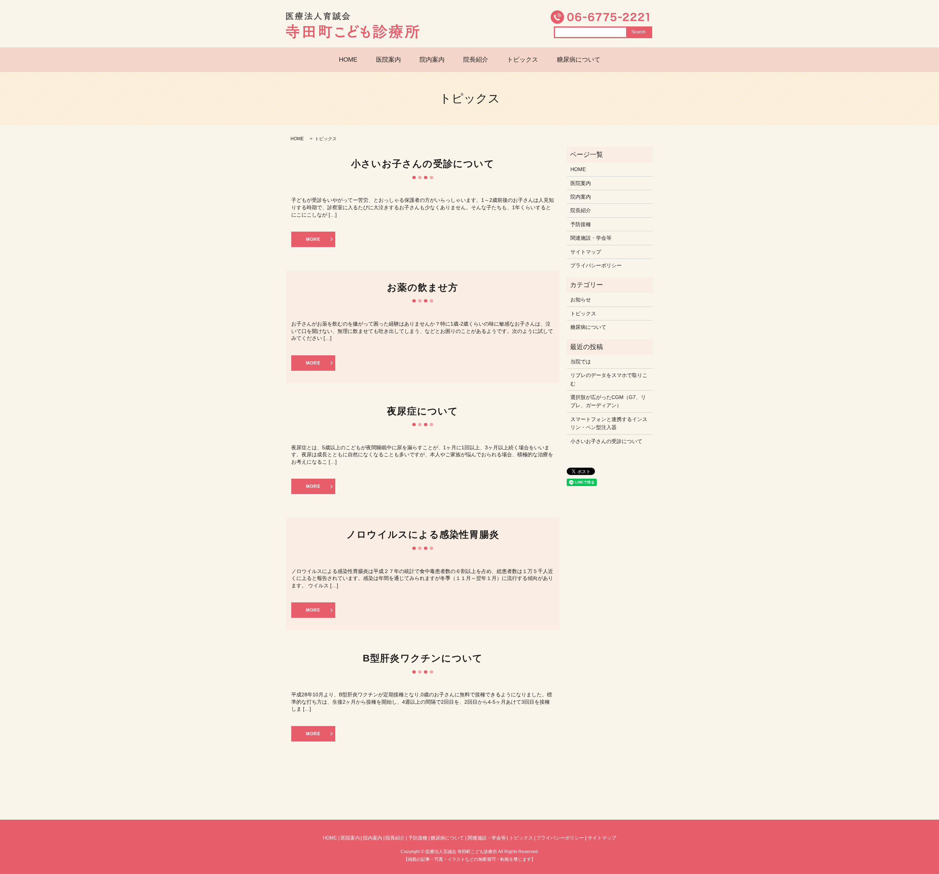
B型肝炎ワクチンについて (423, 658)
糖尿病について (578, 59)
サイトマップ (585, 252)
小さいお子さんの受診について (422, 163)
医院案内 (388, 59)
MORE (313, 239)
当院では (580, 362)
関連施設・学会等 (590, 238)
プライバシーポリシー (596, 265)
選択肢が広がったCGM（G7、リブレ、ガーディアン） (608, 401)
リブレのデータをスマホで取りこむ (608, 379)
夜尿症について (422, 411)
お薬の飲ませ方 (422, 287)
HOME (348, 59)
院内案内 (432, 59)
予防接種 (580, 224)
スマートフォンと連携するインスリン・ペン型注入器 (608, 423)
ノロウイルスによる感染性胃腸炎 (422, 534)
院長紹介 (475, 59)
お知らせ (580, 299)
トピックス (522, 59)
